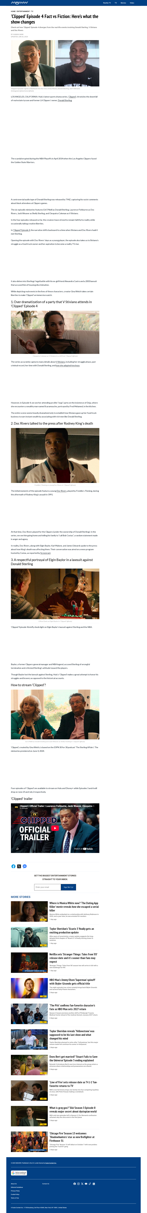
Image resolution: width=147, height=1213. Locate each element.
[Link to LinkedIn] (93, 1184)
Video (132, 3)
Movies (123, 3)
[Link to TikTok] (90, 1184)
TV (116, 3)
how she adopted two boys (68, 365)
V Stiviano (60, 362)
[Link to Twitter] (82, 1184)
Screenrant (45, 553)
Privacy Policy (15, 1191)
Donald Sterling (65, 100)
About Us (14, 1184)
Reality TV (107, 3)
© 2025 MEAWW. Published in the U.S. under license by (28, 1163)
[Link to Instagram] (78, 1184)
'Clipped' (72, 96)
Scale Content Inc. (51, 1163)
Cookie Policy (15, 1194)
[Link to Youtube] (86, 1184)
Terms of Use (15, 1198)
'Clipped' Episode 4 (21, 230)
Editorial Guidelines (17, 1187)
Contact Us (45, 1184)
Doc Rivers (61, 491)
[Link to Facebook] (75, 1184)
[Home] (19, 2)
